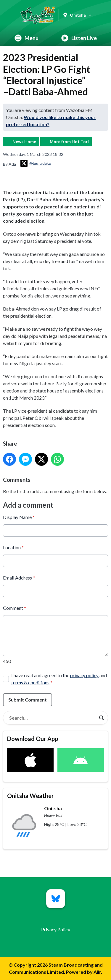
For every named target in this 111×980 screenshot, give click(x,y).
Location (13, 547)
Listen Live (84, 38)
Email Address (19, 577)
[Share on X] (41, 459)
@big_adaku (40, 163)
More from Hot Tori (69, 141)
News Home (24, 141)
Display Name (19, 517)
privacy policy (84, 675)
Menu (31, 38)
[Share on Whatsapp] (57, 459)
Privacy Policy (55, 929)
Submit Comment (27, 699)
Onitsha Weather (30, 795)
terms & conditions (30, 682)
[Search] (101, 717)
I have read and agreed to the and (59, 678)
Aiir (97, 972)
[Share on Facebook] (9, 459)
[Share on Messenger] (25, 459)
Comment (14, 608)
